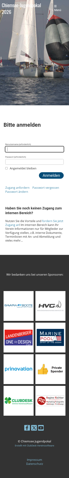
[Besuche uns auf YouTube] (41, 428)
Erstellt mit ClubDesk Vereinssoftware (34, 445)
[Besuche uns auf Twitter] (34, 428)
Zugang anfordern (17, 188)
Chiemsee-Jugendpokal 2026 (21, 8)
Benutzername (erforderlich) (18, 144)
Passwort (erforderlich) (15, 157)
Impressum (34, 460)
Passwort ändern (16, 192)
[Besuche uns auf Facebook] (27, 428)
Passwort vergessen (45, 188)
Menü (57, 10)
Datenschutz (34, 464)
